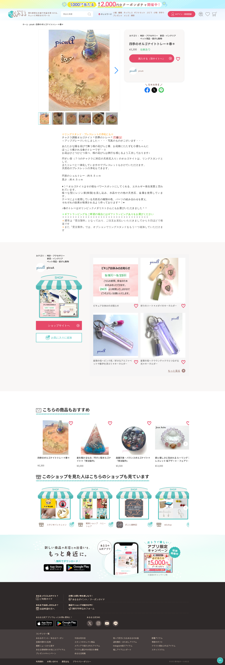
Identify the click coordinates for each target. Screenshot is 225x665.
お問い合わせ (52, 661)
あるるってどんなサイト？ (47, 595)
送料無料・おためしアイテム (125, 642)
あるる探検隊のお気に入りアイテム (50, 649)
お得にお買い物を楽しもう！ (81, 595)
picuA (140, 70)
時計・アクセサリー (149, 35)
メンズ (126, 15)
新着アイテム (157, 638)
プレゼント (117, 15)
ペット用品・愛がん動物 (151, 38)
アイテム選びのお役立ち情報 (86, 649)
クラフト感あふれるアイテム (163, 645)
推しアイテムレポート (122, 649)
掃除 (133, 15)
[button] (48, 70)
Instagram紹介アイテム (122, 645)
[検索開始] (90, 14)
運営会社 (65, 661)
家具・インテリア (168, 35)
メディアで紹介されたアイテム (87, 645)
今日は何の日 (80, 638)
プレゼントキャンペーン (46, 653)
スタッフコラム (158, 649)
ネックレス (128, 12)
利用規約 (39, 661)
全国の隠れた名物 (43, 642)
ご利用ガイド (46, 598)
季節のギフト (157, 642)
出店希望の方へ (47, 608)
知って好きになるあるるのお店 (126, 638)
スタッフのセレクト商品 (85, 642)
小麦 (115, 12)
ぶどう (149, 12)
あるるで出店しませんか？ (47, 605)
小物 (155, 12)
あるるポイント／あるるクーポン (50, 638)
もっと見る (174, 371)
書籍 (120, 12)
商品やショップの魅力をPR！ (81, 605)
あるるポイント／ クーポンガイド (88, 599)
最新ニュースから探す (45, 645)
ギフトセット (139, 12)
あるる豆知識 (80, 653)
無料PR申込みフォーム (83, 608)
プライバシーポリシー (82, 661)
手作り (161, 12)
